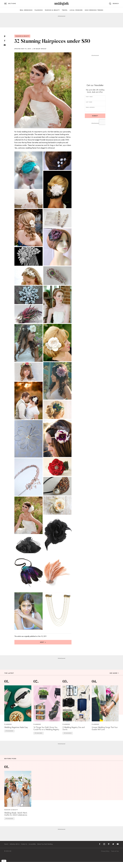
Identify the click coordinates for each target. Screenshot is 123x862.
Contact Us (24, 844)
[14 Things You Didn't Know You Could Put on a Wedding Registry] (47, 703)
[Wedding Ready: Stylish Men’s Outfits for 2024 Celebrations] (17, 789)
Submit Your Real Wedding (45, 844)
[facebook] (99, 844)
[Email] (5, 45)
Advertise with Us (15, 844)
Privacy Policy (105, 851)
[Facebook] (5, 41)
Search (6, 844)
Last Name (89, 102)
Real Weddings (26, 10)
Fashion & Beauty (52, 10)
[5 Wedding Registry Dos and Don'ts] (76, 703)
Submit (95, 116)
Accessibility (32, 844)
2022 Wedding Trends (94, 10)
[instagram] (104, 844)
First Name (89, 96)
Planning (39, 10)
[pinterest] (108, 844)
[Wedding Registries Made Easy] (17, 703)
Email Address (90, 107)
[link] (61, 3)
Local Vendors (76, 10)
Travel (65, 10)
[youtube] (117, 844)
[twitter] (113, 844)
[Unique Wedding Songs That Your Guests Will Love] (105, 703)
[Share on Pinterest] (5, 36)
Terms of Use (115, 851)
